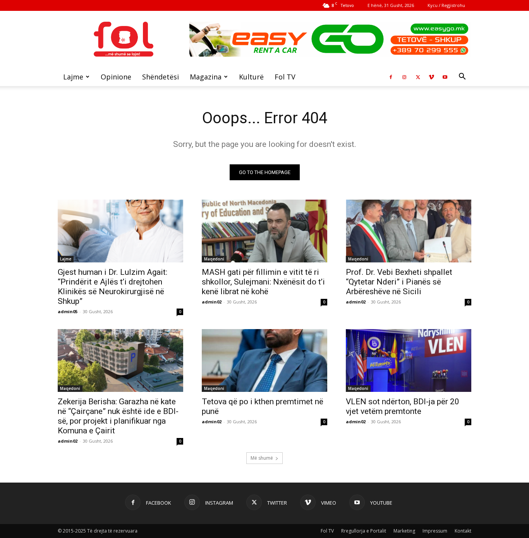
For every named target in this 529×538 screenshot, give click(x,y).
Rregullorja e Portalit (363, 531)
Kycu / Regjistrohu (446, 5)
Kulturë (251, 76)
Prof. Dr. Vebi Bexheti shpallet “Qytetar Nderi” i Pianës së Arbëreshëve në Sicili (399, 281)
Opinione (116, 76)
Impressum (435, 531)
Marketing (404, 531)
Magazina (206, 76)
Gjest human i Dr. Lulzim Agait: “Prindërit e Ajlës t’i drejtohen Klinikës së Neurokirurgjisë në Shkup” (112, 286)
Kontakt (463, 531)
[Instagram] (404, 76)
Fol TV (285, 76)
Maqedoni (214, 259)
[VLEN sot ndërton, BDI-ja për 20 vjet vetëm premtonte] (408, 360)
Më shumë (262, 458)
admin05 (67, 311)
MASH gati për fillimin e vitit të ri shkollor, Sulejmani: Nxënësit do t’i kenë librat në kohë (263, 281)
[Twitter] (418, 76)
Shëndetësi (160, 76)
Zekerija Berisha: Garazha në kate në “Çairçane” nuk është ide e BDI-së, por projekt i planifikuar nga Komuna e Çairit (118, 416)
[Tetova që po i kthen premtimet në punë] (264, 360)
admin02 (212, 302)
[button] (462, 77)
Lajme (73, 76)
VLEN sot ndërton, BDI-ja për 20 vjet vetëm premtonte (402, 406)
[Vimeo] (431, 76)
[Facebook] (391, 76)
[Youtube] (445, 76)
